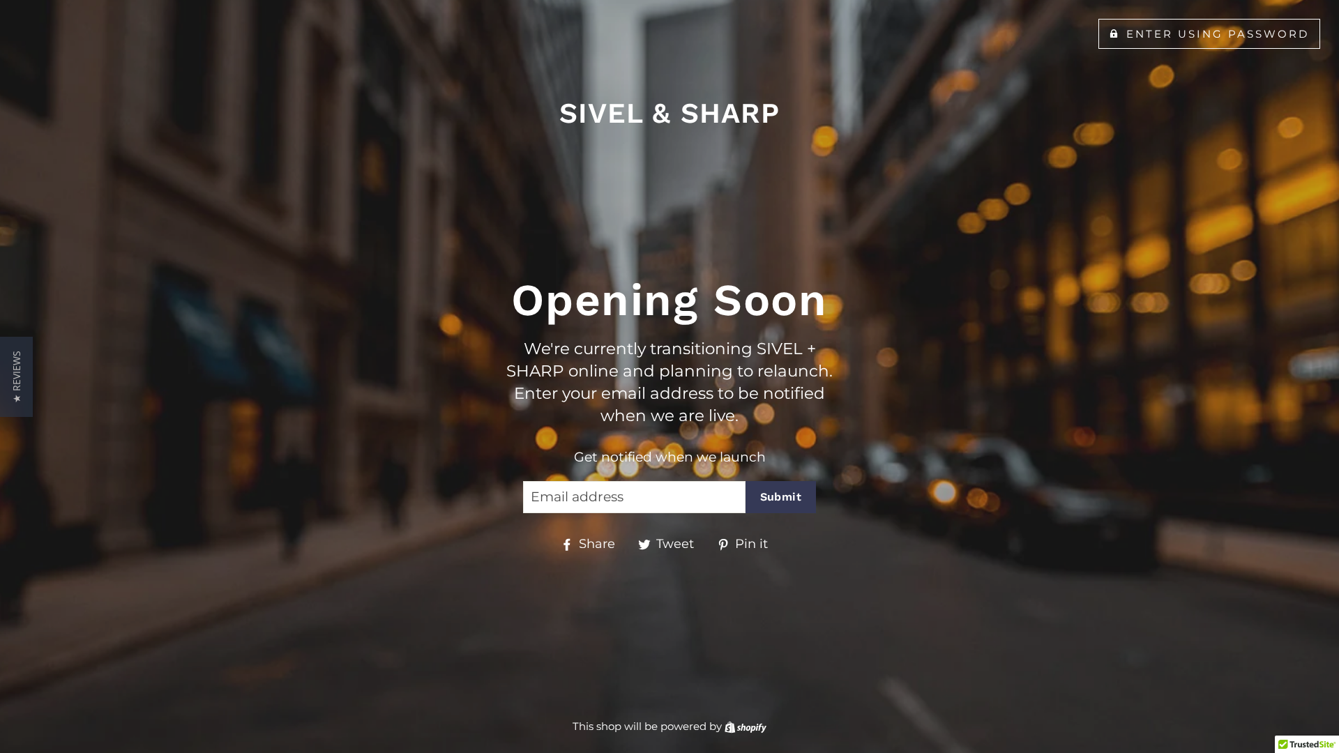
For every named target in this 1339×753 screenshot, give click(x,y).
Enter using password (1218, 33)
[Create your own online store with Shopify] (745, 726)
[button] (16, 377)
